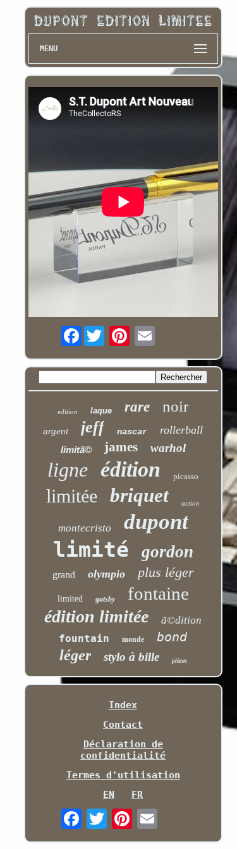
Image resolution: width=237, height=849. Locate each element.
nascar (132, 432)
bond (172, 636)
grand (63, 574)
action (190, 503)
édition (130, 469)
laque (101, 410)
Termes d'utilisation (123, 775)
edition (68, 411)
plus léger (166, 572)
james (121, 446)
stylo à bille (131, 656)
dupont (156, 521)
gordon (167, 551)
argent (55, 431)
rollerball (181, 430)
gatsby (105, 599)
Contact (123, 724)
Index (123, 705)
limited (70, 598)
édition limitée (96, 616)
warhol (168, 447)
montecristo (84, 528)
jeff (92, 427)
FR (137, 794)
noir (175, 406)
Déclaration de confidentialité (123, 750)
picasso (185, 476)
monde (133, 639)
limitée (71, 495)
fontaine (158, 593)
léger (75, 655)
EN (108, 794)
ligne (67, 469)
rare (137, 407)
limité (91, 549)
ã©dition (181, 620)
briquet (139, 495)
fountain (84, 638)
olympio (106, 573)
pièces (179, 660)
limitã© (76, 449)
